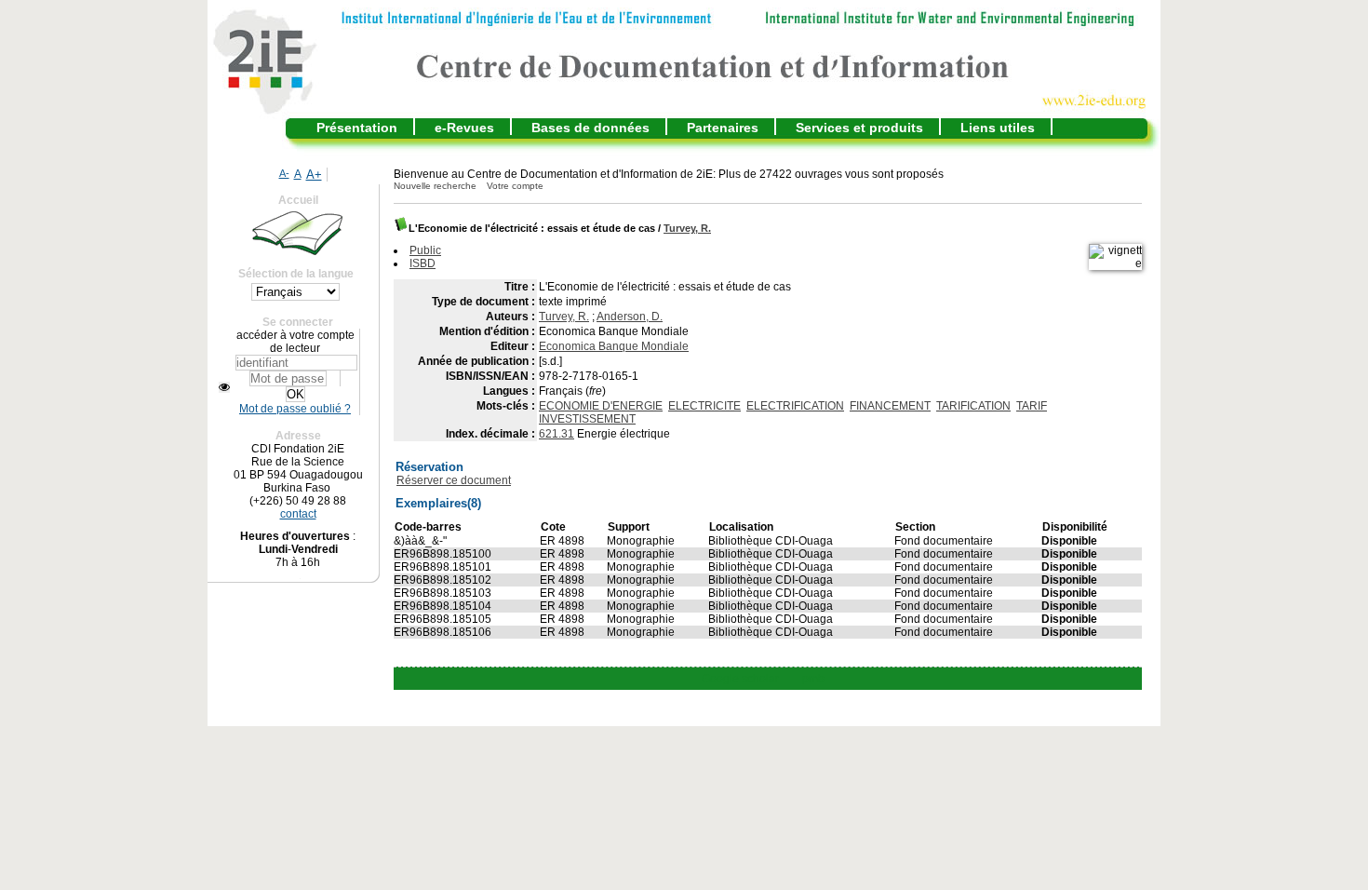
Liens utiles (997, 127)
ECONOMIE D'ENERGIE (601, 405)
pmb (813, 678)
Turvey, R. (687, 228)
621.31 (556, 433)
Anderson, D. (630, 316)
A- (284, 173)
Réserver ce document (453, 480)
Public (425, 250)
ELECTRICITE (704, 405)
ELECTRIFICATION (795, 405)
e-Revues (464, 127)
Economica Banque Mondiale (614, 346)
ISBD (422, 263)
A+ (314, 175)
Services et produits (859, 127)
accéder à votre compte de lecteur (295, 342)
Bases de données (590, 127)
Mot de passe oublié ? (295, 408)
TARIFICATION (973, 405)
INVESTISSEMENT (587, 418)
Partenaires (722, 127)
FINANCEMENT (890, 405)
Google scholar (740, 678)
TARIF (1031, 405)
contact (298, 513)
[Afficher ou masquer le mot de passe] (224, 387)
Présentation (356, 127)
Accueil (298, 200)
